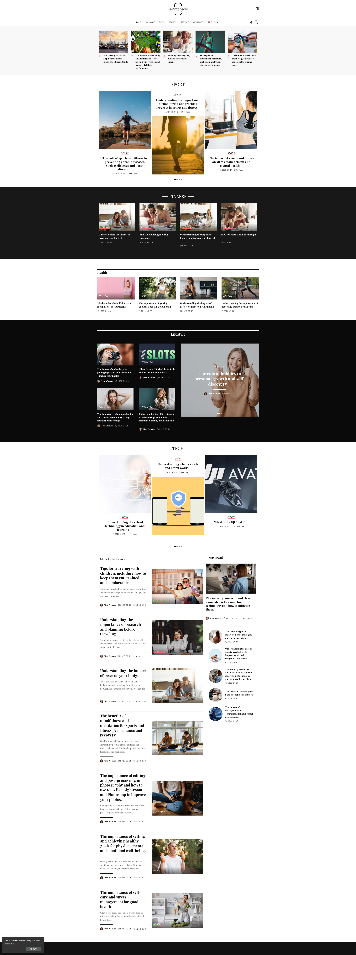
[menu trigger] (101, 22)
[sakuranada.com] (178, 9)
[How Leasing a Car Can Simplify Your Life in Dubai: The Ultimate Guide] (113, 42)
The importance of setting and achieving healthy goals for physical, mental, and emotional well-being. (123, 843)
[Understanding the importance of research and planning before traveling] (177, 637)
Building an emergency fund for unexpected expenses (179, 58)
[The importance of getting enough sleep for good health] (157, 288)
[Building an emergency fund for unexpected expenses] (178, 42)
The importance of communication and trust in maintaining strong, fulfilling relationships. (115, 417)
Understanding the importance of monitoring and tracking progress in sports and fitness (178, 103)
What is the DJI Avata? (229, 522)
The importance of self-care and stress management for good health (120, 899)
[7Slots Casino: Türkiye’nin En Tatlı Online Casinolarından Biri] (157, 355)
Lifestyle (105, 362)
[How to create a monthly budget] (239, 217)
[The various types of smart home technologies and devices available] (215, 637)
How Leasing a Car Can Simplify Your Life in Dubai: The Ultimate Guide (115, 58)
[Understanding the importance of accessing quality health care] (240, 288)
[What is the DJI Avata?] (231, 484)
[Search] (256, 22)
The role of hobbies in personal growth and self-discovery (219, 378)
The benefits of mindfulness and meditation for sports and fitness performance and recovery (122, 725)
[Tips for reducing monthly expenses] (157, 217)
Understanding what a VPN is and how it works (178, 466)
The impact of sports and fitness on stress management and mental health (231, 161)
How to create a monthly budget (238, 234)
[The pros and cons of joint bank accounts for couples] (215, 695)
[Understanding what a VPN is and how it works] (178, 506)
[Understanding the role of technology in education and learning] (125, 484)
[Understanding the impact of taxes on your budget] (117, 217)
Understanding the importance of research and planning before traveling (120, 626)
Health (103, 296)
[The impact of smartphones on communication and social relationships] (215, 714)
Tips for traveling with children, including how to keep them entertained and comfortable (123, 575)
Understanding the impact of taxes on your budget (123, 673)
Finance (105, 227)
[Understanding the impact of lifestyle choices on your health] (198, 288)
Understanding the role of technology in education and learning (125, 525)
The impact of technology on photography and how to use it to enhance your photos (114, 372)
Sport (124, 153)
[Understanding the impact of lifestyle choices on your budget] (198, 217)
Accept (33, 949)
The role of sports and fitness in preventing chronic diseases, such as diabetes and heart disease (124, 163)
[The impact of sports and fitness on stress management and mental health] (231, 120)
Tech (125, 517)
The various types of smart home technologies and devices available (238, 634)
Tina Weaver (107, 381)
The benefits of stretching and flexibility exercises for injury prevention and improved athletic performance (147, 61)
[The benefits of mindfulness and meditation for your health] (116, 288)
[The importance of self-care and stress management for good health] (177, 910)
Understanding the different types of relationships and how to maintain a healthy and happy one (156, 417)
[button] (175, 179)
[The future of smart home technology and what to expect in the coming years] (242, 42)
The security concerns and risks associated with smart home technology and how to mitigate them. (228, 603)
